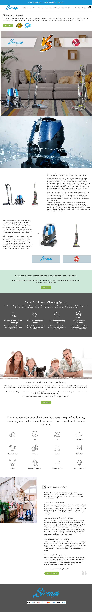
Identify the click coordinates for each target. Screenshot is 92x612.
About (31, 7)
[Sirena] (11, 7)
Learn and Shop (52, 573)
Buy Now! (8, 25)
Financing (37, 7)
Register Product (66, 7)
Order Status (57, 7)
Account (80, 7)
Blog (42, 7)
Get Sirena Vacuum (53, 2)
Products (24, 7)
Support (74, 7)
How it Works (48, 7)
